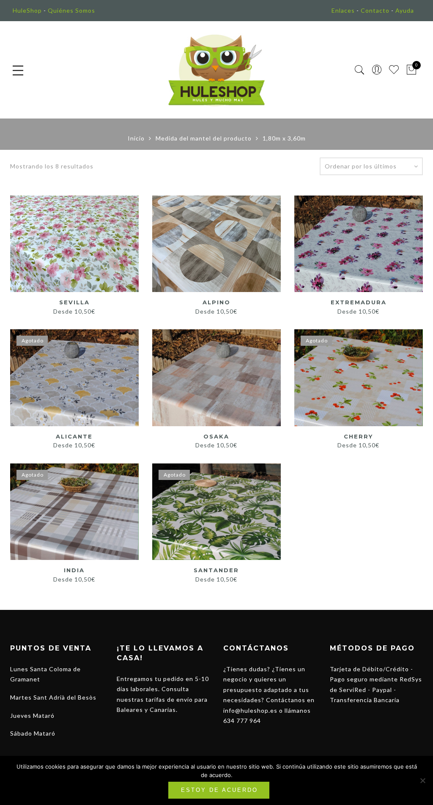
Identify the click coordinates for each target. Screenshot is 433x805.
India (74, 570)
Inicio (136, 138)
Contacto (375, 10)
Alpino (216, 302)
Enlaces (343, 10)
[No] (422, 780)
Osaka (216, 436)
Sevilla (74, 302)
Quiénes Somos (71, 10)
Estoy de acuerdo (219, 790)
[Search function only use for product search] (359, 70)
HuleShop (27, 10)
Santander (216, 570)
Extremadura (358, 302)
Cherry (358, 436)
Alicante (74, 436)
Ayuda (404, 10)
